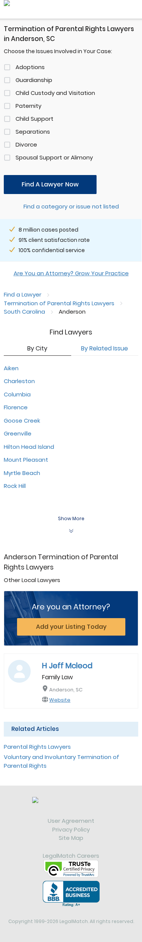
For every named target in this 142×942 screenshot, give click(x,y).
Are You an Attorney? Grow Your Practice (71, 273)
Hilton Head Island (29, 447)
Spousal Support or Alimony (54, 157)
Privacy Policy (71, 829)
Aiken (11, 368)
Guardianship (34, 80)
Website (59, 700)
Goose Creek (22, 420)
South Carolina (24, 312)
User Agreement (71, 821)
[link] (71, 807)
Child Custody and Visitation (55, 93)
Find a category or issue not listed (71, 206)
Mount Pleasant (26, 460)
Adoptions (30, 67)
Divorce (26, 144)
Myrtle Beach (22, 473)
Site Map (71, 838)
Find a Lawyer (22, 294)
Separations (33, 132)
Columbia (17, 394)
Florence (16, 407)
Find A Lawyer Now (50, 184)
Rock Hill (15, 486)
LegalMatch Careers (71, 856)
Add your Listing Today (71, 626)
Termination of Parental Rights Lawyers (59, 303)
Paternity (28, 106)
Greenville (17, 433)
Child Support (34, 119)
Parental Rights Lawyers (37, 747)
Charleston (19, 381)
